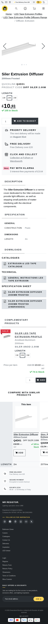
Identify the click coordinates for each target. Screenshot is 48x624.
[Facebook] (10, 521)
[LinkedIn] (21, 521)
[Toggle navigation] (43, 8)
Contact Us (6, 540)
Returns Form (7, 565)
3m (15, 98)
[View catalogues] (34, 2)
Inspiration (5, 547)
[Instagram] (4, 521)
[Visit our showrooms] (10, 2)
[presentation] (5, 46)
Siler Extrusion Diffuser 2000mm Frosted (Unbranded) (24, 304)
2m (9, 98)
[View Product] (26, 417)
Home (9, 14)
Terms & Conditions (9, 576)
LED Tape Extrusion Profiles (28, 14)
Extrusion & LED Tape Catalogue (21, 265)
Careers (5, 533)
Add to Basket (26, 121)
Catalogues (6, 536)
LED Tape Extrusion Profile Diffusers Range (25, 17)
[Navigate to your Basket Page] (34, 8)
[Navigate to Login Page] (25, 8)
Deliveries (5, 543)
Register (5, 561)
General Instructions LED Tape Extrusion (25, 279)
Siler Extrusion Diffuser (26, 435)
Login (4, 558)
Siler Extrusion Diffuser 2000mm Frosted (24, 293)
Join (37, 599)
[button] (22, 64)
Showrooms (6, 572)
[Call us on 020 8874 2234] (2, 2)
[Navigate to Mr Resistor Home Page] (5, 8)
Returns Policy (7, 568)
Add (42, 380)
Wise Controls (7, 579)
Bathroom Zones (8, 529)
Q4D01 (20, 84)
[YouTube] (26, 521)
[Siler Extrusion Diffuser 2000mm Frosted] (24, 46)
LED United (6, 551)
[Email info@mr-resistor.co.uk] (6, 2)
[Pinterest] (15, 521)
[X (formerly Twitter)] (31, 521)
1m (4, 98)
